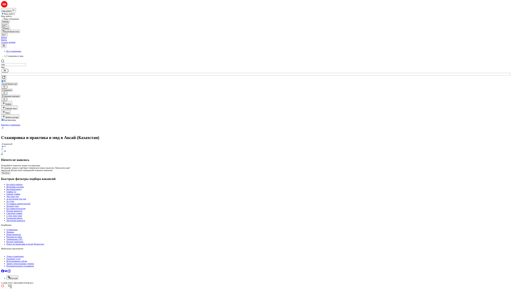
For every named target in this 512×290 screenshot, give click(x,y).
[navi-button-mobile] (3, 46)
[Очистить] (5, 70)
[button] (4, 37)
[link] (5, 28)
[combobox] (13, 64)
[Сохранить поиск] (3, 78)
